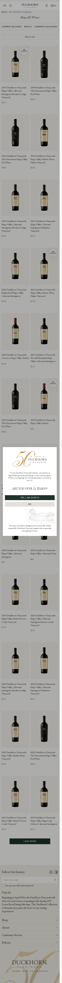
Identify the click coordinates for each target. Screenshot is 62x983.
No (29, 504)
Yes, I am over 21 (29, 497)
